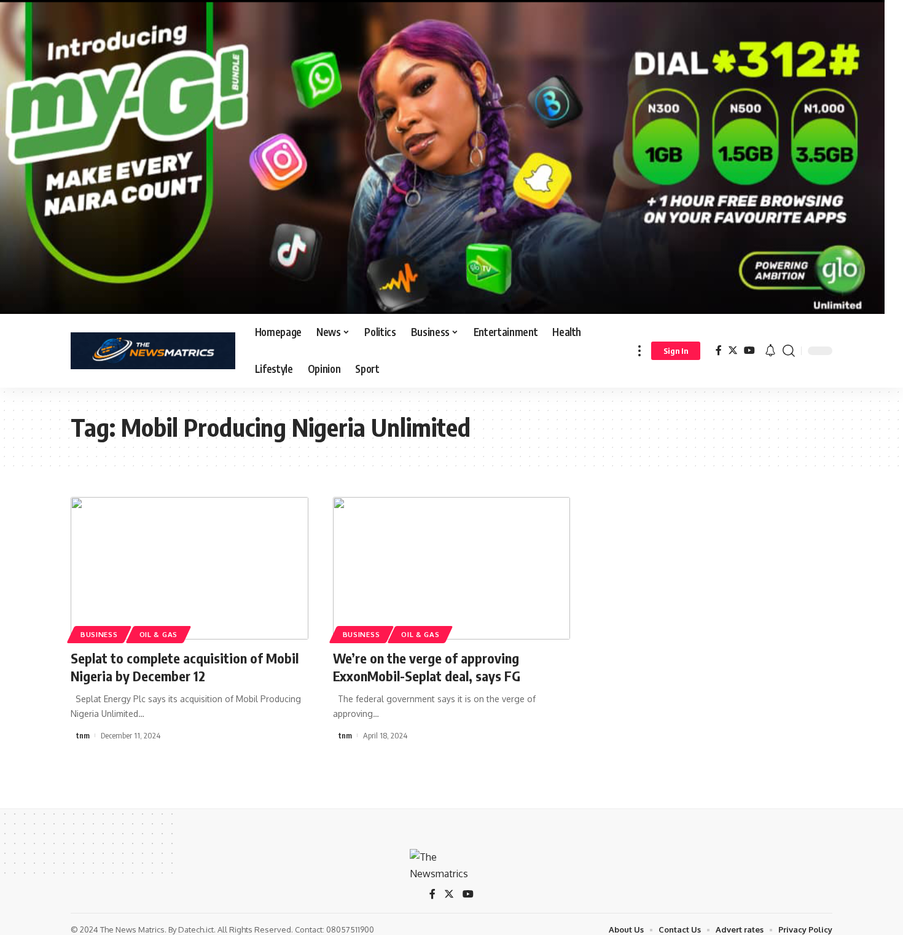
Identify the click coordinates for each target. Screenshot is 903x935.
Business (99, 634)
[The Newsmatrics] (153, 350)
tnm (83, 735)
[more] (639, 351)
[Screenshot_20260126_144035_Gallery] (442, 156)
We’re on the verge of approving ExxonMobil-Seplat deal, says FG (426, 666)
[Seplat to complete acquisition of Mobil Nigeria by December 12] (189, 568)
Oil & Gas (158, 634)
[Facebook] (719, 350)
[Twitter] (733, 350)
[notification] (770, 351)
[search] (789, 351)
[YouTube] (749, 350)
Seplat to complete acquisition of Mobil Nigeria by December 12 (185, 666)
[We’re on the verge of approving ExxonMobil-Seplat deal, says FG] (452, 568)
